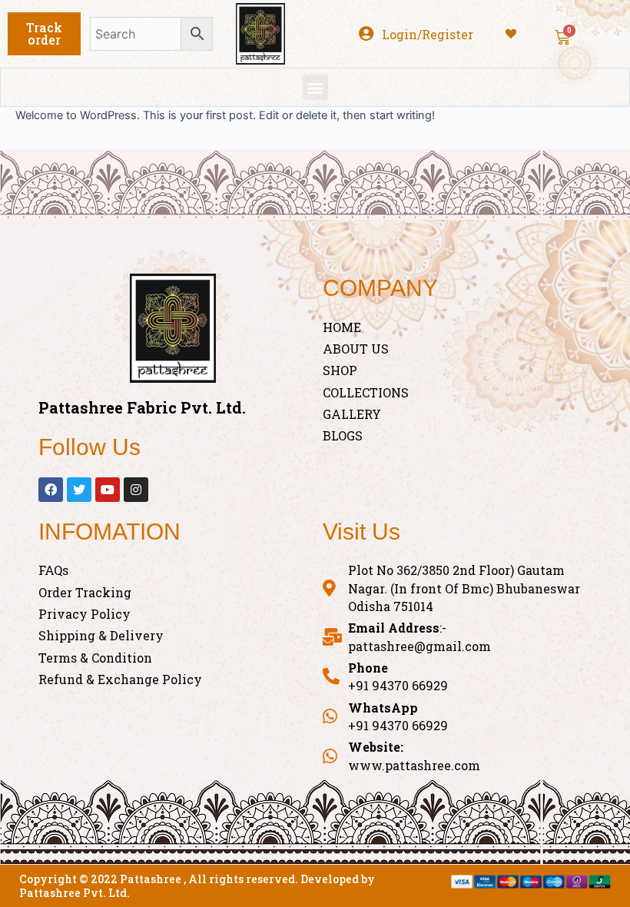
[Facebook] (50, 489)
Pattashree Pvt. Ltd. (74, 892)
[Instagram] (136, 489)
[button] (44, 33)
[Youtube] (107, 489)
